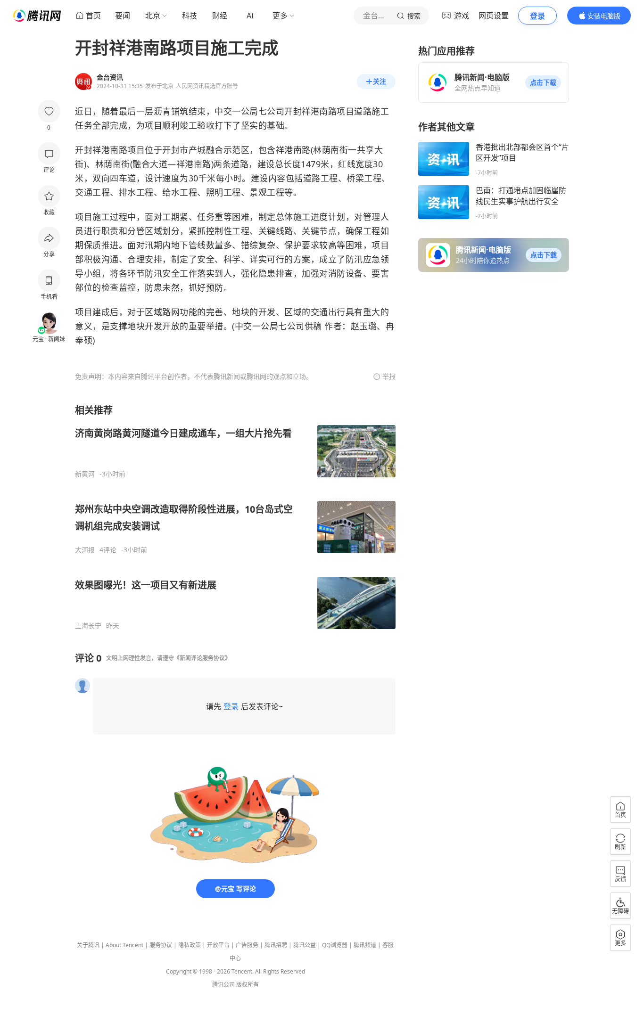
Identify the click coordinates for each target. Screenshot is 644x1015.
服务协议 (160, 945)
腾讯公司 (223, 985)
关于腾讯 (88, 945)
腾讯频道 (365, 945)
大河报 (85, 550)
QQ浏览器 (334, 945)
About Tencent (124, 945)
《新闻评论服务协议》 (202, 658)
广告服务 (247, 945)
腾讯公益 (304, 945)
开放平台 (218, 945)
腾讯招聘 (275, 945)
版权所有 (247, 985)
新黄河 (85, 474)
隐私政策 (189, 945)
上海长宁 (88, 625)
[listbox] (235, 517)
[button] (543, 82)
